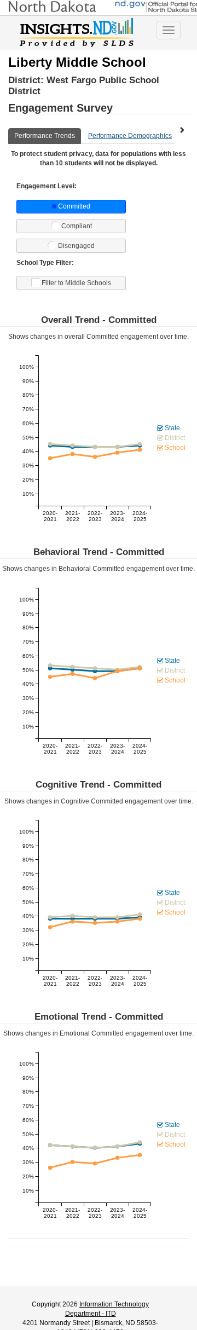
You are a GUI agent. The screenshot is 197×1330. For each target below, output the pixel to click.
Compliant (76, 226)
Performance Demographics (130, 136)
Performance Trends (44, 136)
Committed (74, 206)
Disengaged (76, 246)
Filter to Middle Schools (76, 283)
